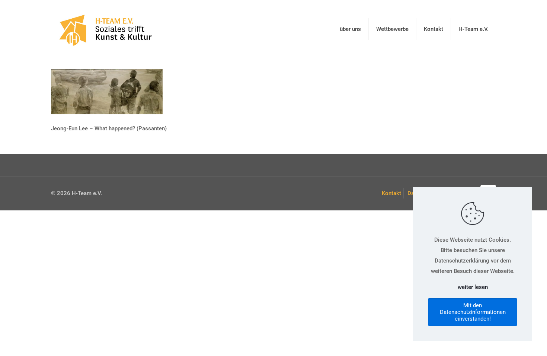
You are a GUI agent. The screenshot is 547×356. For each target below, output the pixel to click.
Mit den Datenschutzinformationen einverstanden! (473, 312)
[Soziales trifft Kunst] (104, 29)
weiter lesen (473, 287)
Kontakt (391, 193)
